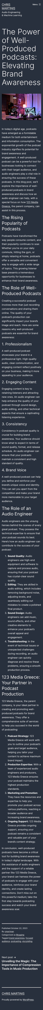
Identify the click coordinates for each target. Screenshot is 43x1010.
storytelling (27, 941)
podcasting (16, 941)
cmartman (9, 931)
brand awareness (17, 938)
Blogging (20, 935)
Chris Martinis (13, 993)
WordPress (28, 999)
